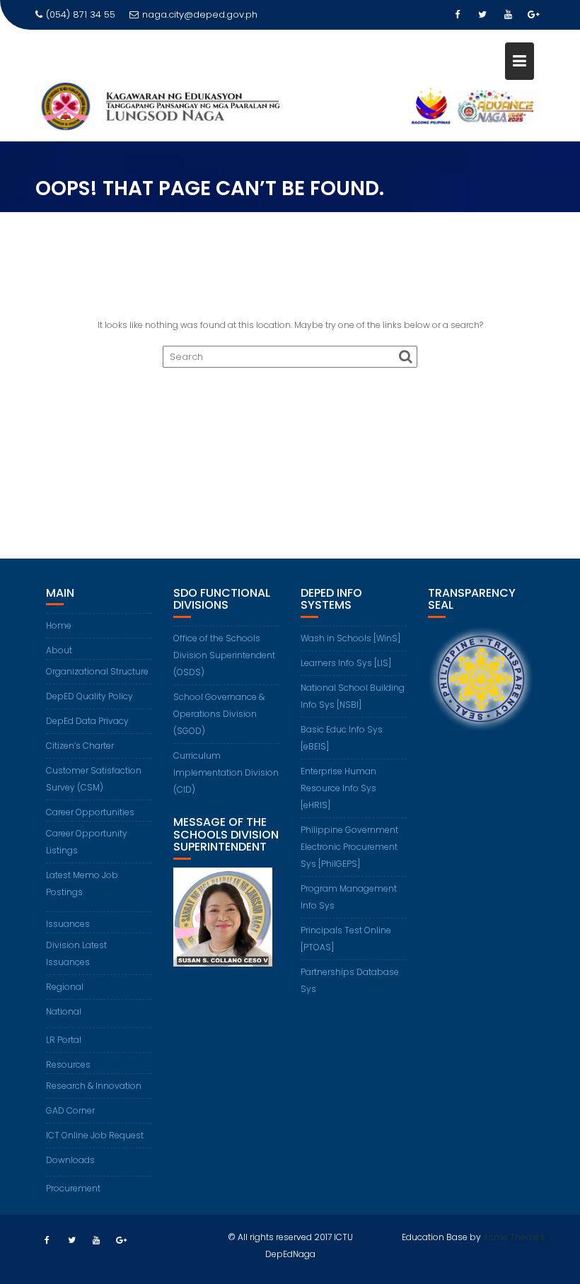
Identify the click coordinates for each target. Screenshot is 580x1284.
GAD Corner (70, 1110)
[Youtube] (508, 15)
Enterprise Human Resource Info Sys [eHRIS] (338, 788)
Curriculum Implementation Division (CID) (226, 772)
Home (58, 625)
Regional (64, 987)
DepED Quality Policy (89, 696)
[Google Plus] (533, 15)
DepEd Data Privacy (87, 721)
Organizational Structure (97, 671)
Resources (68, 1064)
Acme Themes (514, 1237)
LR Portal (63, 1040)
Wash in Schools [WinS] (350, 638)
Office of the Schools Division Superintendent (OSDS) (224, 655)
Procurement (73, 1188)
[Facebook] (457, 15)
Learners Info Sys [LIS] (346, 663)
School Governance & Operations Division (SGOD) (219, 714)
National (63, 1011)
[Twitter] (482, 15)
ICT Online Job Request (95, 1135)
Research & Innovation (93, 1086)
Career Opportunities (90, 812)
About (59, 650)
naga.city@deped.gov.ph (199, 14)
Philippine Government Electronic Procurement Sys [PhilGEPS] (349, 847)
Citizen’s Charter (80, 746)
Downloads (70, 1160)
